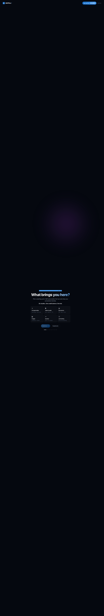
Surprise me (55, 325)
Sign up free (89, 3)
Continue (45, 325)
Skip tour (99, 3)
